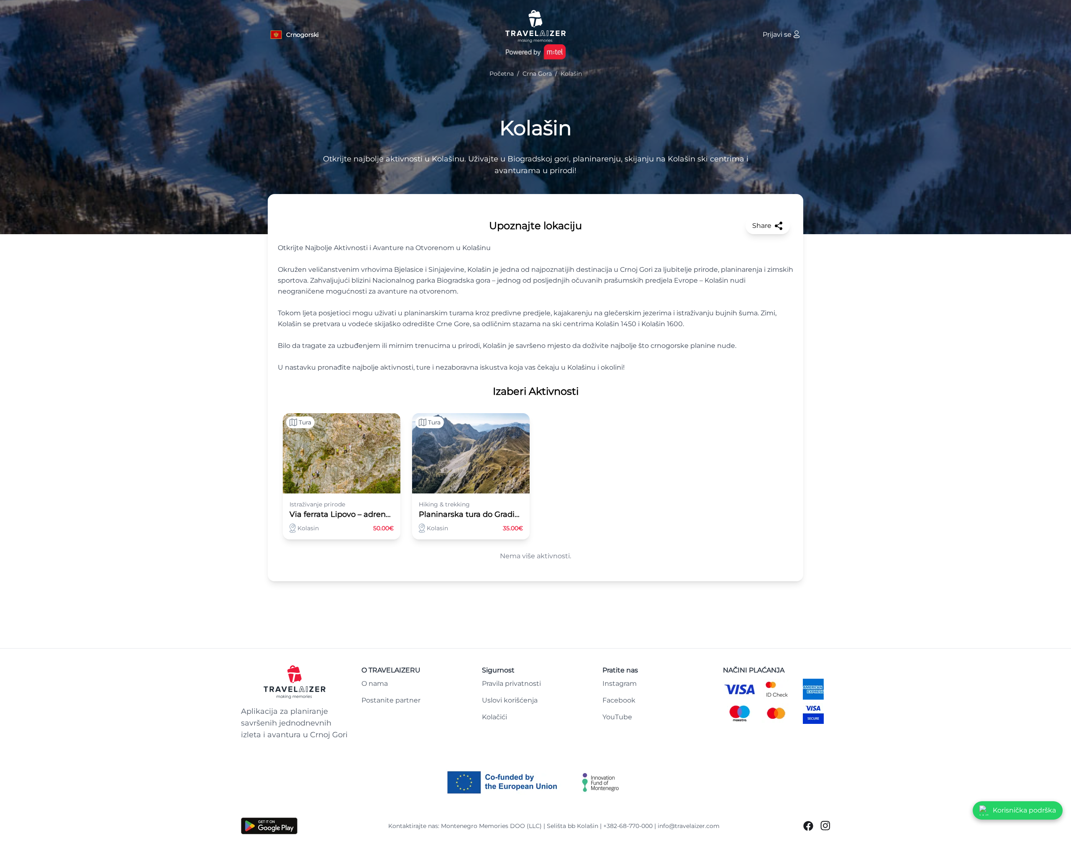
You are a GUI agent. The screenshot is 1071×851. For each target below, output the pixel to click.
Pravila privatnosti (511, 683)
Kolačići (494, 717)
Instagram (619, 683)
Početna (501, 73)
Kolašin (535, 128)
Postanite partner (390, 700)
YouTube (617, 717)
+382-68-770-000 (628, 826)
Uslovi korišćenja (510, 700)
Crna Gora (537, 73)
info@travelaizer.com (689, 826)
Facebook (618, 700)
